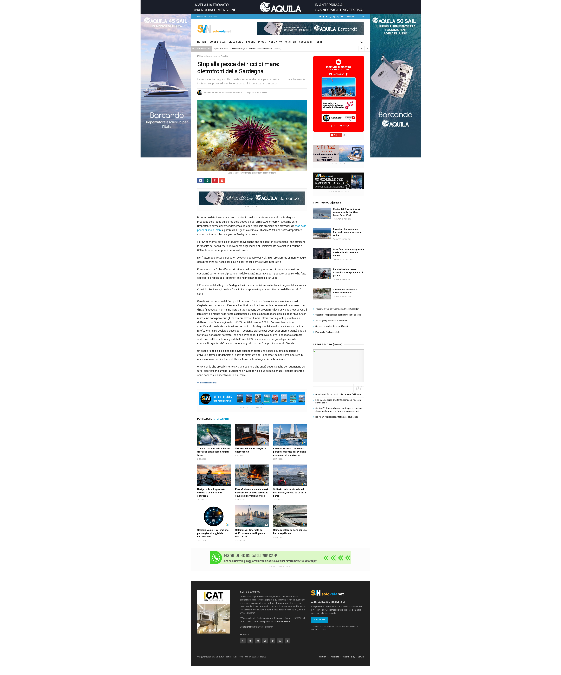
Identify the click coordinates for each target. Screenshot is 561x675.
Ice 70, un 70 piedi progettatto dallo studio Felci (336, 417)
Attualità (224, 56)
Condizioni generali (249, 627)
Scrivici (361, 657)
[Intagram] (334, 16)
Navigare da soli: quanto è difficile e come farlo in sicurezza (211, 492)
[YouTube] (320, 16)
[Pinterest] (338, 16)
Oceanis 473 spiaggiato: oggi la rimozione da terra (338, 315)
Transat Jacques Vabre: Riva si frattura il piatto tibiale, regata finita (213, 451)
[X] (327, 16)
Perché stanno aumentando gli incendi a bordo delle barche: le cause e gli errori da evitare (251, 492)
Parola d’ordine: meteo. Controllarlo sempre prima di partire (348, 272)
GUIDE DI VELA (218, 42)
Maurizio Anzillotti (282, 621)
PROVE (262, 42)
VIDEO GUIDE (236, 42)
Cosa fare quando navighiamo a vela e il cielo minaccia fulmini (348, 252)
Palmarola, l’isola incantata (327, 332)
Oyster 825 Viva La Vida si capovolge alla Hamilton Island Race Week (243, 48)
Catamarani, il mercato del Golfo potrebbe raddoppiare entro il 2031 (250, 533)
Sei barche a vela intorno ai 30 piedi (331, 326)
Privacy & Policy (348, 657)
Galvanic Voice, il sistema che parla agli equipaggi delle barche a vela (212, 533)
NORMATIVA (275, 42)
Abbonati (319, 620)
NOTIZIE (201, 42)
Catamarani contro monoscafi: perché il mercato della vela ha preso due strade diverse (289, 451)
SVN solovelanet (204, 56)
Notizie (216, 56)
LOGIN (361, 17)
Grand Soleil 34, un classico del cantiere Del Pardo (338, 394)
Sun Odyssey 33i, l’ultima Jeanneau (331, 320)
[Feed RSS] (342, 16)
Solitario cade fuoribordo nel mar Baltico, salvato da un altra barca (289, 492)
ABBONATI (351, 17)
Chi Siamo (323, 657)
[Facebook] (323, 16)
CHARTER (290, 42)
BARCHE (250, 42)
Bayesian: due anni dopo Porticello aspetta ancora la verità (347, 232)
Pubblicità (335, 657)
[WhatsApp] (330, 16)
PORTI (318, 42)
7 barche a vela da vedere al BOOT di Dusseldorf (337, 309)
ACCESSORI (305, 42)
